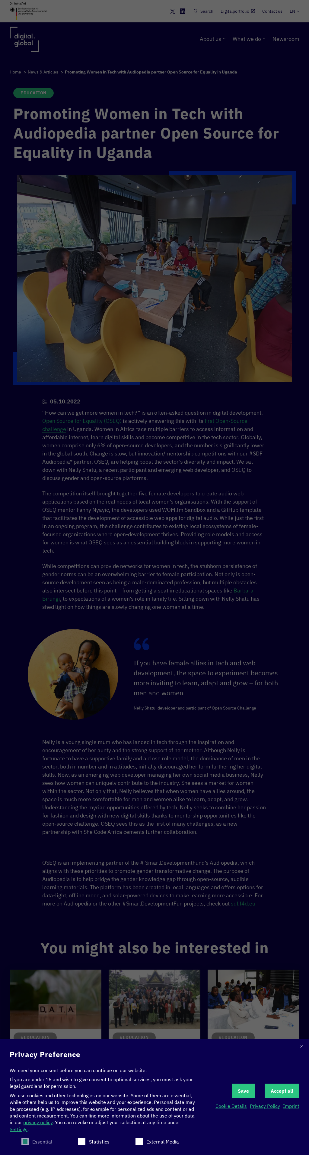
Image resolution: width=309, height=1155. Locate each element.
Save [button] (243, 1091)
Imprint (291, 1106)
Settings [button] (18, 1129)
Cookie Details (231, 1106)
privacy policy (38, 1122)
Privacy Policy (265, 1106)
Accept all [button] (282, 1091)
